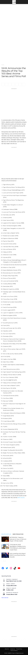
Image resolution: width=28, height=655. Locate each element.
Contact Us (12, 649)
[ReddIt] (13, 84)
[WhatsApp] (9, 84)
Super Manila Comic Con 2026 (14, 581)
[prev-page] (2, 561)
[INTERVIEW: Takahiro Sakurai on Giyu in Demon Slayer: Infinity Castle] (5, 539)
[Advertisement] (14, 19)
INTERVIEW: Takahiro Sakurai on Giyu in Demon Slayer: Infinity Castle (18, 539)
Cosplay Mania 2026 (11, 585)
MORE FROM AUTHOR (18, 534)
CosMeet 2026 (9, 590)
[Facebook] (2, 84)
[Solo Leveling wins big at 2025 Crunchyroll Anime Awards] (5, 555)
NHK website (21, 497)
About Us (7, 649)
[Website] (24, 640)
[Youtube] (14, 644)
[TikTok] (16, 640)
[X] (6, 84)
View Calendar (4, 597)
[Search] (26, 2)
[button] (2, 2)
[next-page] (5, 561)
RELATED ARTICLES (6, 534)
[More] (23, 84)
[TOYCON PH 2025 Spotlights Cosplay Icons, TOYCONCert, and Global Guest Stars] (5, 546)
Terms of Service (14, 650)
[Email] (16, 84)
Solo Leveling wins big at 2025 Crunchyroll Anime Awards (18, 555)
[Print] (20, 84)
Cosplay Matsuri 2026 (11, 594)
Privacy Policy (19, 649)
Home (2, 64)
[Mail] (12, 640)
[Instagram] (7, 640)
